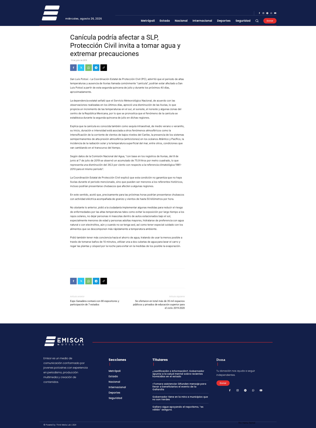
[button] (257, 21)
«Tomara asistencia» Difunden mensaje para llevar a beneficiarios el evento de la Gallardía (179, 386)
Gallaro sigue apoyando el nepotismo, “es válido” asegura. (177, 408)
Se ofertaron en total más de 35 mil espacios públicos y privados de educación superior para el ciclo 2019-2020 (159, 304)
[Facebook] (259, 13)
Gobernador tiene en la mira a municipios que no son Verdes (180, 398)
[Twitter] (81, 67)
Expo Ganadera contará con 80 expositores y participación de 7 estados (94, 303)
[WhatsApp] (271, 13)
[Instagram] (263, 13)
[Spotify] (267, 13)
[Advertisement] (127, 257)
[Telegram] (96, 67)
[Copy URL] (103, 67)
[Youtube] (275, 13)
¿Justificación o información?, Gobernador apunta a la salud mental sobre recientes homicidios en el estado (178, 373)
